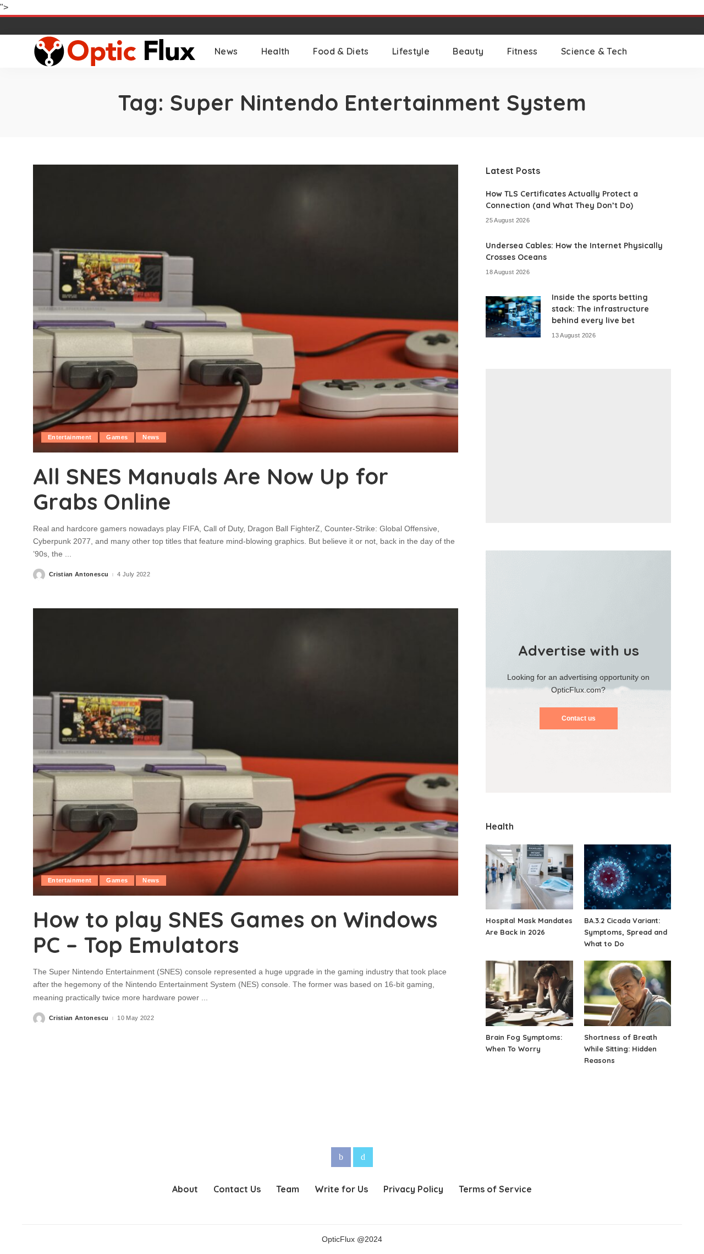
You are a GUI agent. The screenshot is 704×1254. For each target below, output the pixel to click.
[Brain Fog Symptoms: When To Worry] (529, 993)
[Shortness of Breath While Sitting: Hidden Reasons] (627, 993)
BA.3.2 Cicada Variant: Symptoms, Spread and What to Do (625, 932)
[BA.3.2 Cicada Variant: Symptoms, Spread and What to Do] (627, 877)
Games (117, 437)
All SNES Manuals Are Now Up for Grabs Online (210, 488)
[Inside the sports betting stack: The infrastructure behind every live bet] (513, 316)
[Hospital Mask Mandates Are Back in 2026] (529, 877)
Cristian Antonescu (78, 574)
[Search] (664, 51)
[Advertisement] (578, 446)
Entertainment (69, 437)
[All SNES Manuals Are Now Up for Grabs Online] (245, 308)
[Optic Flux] (115, 51)
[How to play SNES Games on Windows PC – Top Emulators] (245, 752)
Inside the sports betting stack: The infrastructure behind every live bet (600, 308)
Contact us (579, 718)
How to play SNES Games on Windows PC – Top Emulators (235, 932)
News (150, 437)
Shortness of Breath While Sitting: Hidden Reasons (620, 1049)
